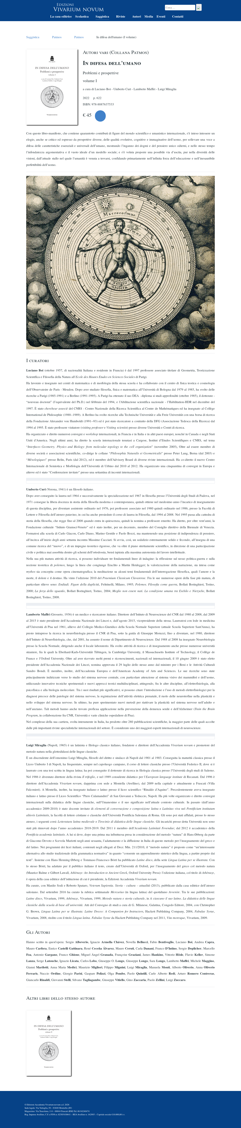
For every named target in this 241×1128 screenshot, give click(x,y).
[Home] (43, 17)
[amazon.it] (100, 116)
